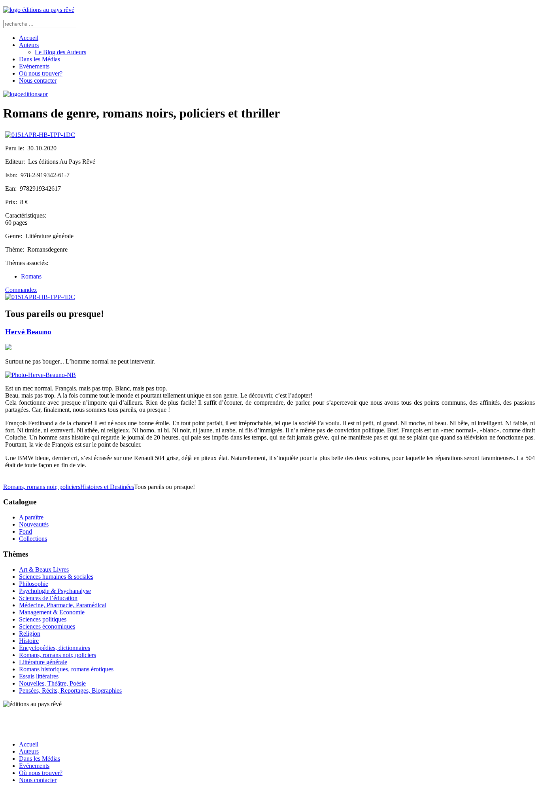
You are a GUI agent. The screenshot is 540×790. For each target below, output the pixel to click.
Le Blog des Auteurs (60, 52)
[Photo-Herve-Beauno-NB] (40, 374)
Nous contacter (38, 80)
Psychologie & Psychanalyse (55, 590)
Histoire (29, 640)
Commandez (21, 289)
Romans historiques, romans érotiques (66, 669)
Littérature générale (43, 662)
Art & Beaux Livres (44, 569)
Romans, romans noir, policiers (41, 486)
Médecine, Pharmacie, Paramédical (62, 605)
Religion (29, 633)
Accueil (28, 37)
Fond (25, 531)
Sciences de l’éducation (48, 598)
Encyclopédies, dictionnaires (54, 647)
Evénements (34, 66)
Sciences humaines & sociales (56, 576)
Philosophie (33, 583)
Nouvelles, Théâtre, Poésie (52, 683)
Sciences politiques (42, 619)
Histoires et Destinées (107, 486)
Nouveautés (34, 524)
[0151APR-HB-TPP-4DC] (40, 297)
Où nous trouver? (40, 73)
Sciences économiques (47, 626)
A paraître (31, 517)
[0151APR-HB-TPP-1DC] (40, 134)
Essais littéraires (39, 676)
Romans (31, 276)
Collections (33, 538)
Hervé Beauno (28, 332)
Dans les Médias (39, 59)
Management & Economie (52, 612)
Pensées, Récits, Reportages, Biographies (70, 690)
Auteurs (29, 45)
